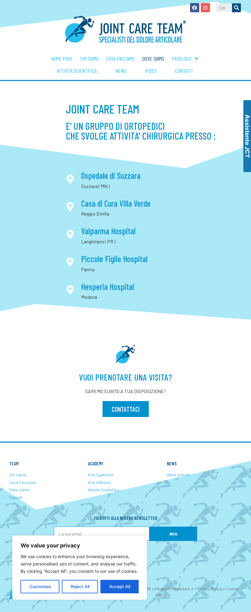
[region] (79, 567)
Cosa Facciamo (120, 58)
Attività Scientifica (77, 70)
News (120, 70)
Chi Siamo (89, 58)
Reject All (80, 586)
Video (150, 70)
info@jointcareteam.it (174, 588)
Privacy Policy (209, 588)
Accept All (119, 586)
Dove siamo (153, 58)
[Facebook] (194, 7)
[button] (126, 409)
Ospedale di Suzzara (110, 175)
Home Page (61, 58)
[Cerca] (236, 7)
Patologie (182, 58)
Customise (40, 586)
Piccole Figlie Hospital (114, 258)
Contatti (184, 70)
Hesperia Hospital (107, 286)
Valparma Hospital (108, 231)
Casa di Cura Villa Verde (116, 203)
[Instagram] (205, 7)
